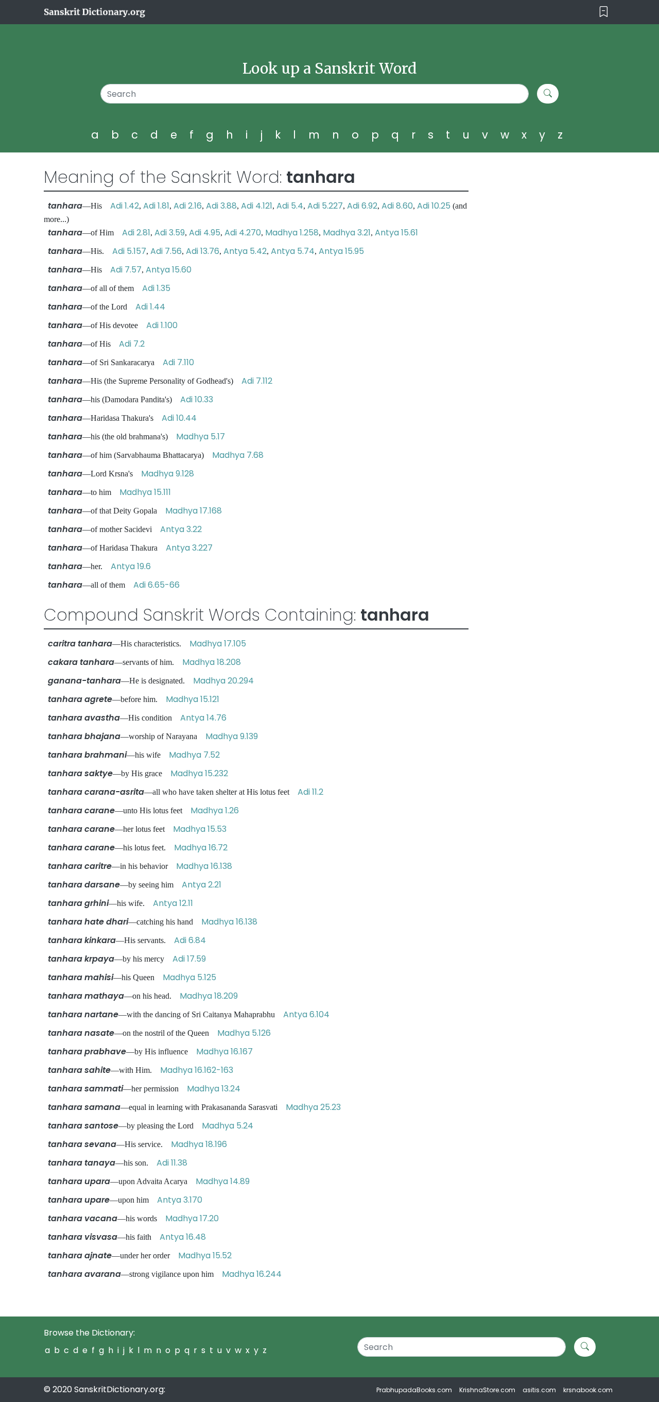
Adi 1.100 (162, 325)
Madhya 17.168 (193, 511)
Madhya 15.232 (199, 773)
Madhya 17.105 (217, 643)
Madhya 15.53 (200, 829)
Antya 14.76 (203, 718)
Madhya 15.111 (145, 492)
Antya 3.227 (189, 548)
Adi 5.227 (325, 206)
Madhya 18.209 (209, 996)
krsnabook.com (588, 1390)
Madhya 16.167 (224, 1051)
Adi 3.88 (221, 206)
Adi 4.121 (256, 206)
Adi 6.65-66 (156, 585)
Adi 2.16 (188, 206)
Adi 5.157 (129, 251)
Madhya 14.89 (223, 1181)
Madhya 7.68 (238, 455)
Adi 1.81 (156, 206)
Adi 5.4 (289, 206)
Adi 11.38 (172, 1163)
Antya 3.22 (181, 529)
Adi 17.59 (189, 959)
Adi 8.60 (397, 206)
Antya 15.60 (169, 270)
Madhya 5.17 (200, 436)
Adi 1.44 (150, 307)
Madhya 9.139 (231, 736)
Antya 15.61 (396, 232)
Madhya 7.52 (194, 755)
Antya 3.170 (179, 1200)
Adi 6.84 (190, 940)
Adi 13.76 (202, 251)
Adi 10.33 (196, 399)
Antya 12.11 (173, 903)
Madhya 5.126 (244, 1033)
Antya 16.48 (183, 1237)
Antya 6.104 (306, 1014)
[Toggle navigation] (603, 12)
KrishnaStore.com (487, 1390)
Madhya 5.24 (227, 1126)
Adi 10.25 (433, 206)
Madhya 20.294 (223, 681)
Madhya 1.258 (292, 232)
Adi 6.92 (362, 206)
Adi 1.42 (124, 206)
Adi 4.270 (242, 232)
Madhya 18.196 (199, 1144)
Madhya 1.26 (214, 810)
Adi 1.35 (156, 288)
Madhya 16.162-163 (196, 1070)
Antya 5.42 (245, 251)
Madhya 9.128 (167, 474)
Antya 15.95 (341, 251)
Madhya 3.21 (347, 232)
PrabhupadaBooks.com (414, 1390)
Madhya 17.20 (192, 1218)
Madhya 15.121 (192, 699)
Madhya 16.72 (201, 847)
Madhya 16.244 (252, 1274)
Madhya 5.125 (189, 977)
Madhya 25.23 (313, 1107)
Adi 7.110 (178, 362)
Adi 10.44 (179, 418)
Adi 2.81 (136, 232)
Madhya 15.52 (205, 1255)
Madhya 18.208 (211, 662)
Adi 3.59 (169, 232)
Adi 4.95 (204, 232)
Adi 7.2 (132, 344)
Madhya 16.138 (204, 866)
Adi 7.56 (166, 251)
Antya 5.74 (293, 251)
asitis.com (539, 1390)
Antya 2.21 (201, 885)
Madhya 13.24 (213, 1089)
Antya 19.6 (131, 566)
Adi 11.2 (310, 792)
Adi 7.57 (126, 270)
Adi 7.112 (256, 381)
